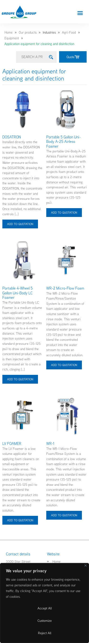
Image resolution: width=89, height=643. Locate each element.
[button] (80, 12)
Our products (28, 32)
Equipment (12, 38)
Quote (70, 57)
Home (9, 32)
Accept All (44, 608)
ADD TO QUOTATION (20, 224)
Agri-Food (69, 32)
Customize (44, 620)
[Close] (85, 565)
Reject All (44, 633)
